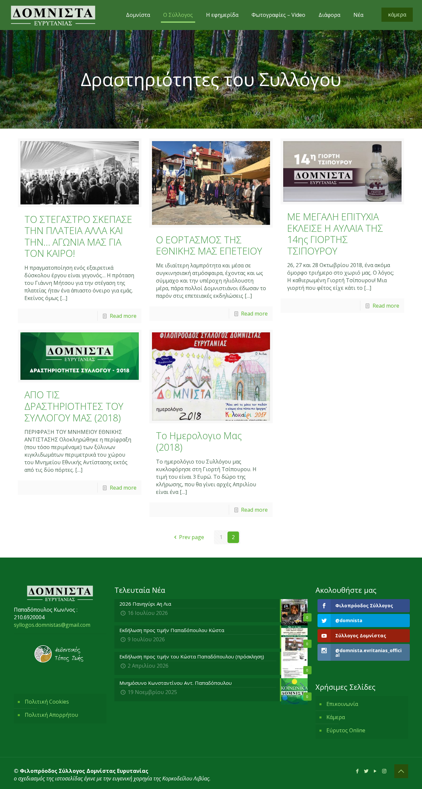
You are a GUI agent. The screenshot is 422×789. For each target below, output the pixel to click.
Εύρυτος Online (345, 730)
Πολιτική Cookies (47, 701)
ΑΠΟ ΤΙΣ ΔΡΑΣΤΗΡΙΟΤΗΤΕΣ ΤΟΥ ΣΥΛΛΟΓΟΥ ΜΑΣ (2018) (73, 406)
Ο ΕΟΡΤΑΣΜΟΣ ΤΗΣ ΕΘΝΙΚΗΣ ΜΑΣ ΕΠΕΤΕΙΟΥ (209, 245)
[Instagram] (384, 771)
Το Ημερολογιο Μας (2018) (199, 441)
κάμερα (397, 14)
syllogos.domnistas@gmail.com (52, 624)
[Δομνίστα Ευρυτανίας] (53, 15)
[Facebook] (357, 771)
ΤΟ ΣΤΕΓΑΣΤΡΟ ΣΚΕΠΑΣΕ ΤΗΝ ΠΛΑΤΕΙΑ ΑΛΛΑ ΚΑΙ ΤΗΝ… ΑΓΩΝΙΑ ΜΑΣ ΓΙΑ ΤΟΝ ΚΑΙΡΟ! (78, 236)
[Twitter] (366, 771)
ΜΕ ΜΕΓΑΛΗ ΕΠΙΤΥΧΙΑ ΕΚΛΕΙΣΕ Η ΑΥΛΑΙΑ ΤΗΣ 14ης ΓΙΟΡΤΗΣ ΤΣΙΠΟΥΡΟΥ (335, 233)
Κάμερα (335, 717)
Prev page (191, 537)
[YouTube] (375, 771)
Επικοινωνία (342, 704)
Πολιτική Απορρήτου (51, 714)
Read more (123, 315)
